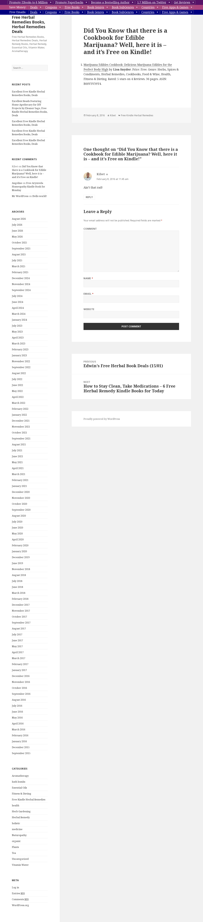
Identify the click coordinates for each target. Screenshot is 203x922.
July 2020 (17, 521)
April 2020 (18, 539)
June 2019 (17, 563)
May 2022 (17, 391)
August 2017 (19, 628)
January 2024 (19, 319)
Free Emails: (17, 12)
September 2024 (21, 290)
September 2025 (21, 248)
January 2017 (19, 670)
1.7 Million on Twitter (151, 2)
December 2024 (21, 278)
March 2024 (18, 313)
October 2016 (19, 688)
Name (88, 278)
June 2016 (17, 711)
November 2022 (21, 361)
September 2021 (21, 438)
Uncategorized (20, 859)
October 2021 (19, 432)
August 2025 (19, 254)
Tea (14, 853)
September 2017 (21, 622)
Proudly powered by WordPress (102, 419)
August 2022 (19, 373)
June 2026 (17, 230)
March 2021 (18, 474)
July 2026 (17, 224)
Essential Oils (19, 787)
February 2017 (20, 664)
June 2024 (17, 302)
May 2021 (17, 462)
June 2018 (17, 587)
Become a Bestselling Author (110, 2)
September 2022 (21, 367)
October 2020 (19, 503)
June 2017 (17, 640)
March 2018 (18, 593)
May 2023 (17, 331)
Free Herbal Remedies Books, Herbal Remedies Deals (28, 24)
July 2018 (17, 581)
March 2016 (18, 729)
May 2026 (17, 236)
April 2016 (18, 723)
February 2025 (20, 272)
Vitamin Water (20, 864)
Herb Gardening (21, 811)
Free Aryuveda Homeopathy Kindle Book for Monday (28, 186)
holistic (16, 823)
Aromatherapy (20, 775)
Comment (90, 228)
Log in (15, 887)
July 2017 (17, 634)
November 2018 (21, 569)
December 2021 (21, 420)
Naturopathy (19, 835)
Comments (20, 899)
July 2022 (17, 379)
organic (16, 841)
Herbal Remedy (21, 817)
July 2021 (17, 450)
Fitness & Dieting (21, 793)
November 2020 (21, 498)
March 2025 (18, 266)
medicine (17, 829)
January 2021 (19, 486)
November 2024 (21, 284)
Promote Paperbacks (69, 2)
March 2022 (18, 403)
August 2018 (19, 575)
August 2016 (19, 699)
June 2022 (17, 385)
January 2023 (19, 355)
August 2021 (19, 444)
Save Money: (17, 7)
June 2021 (17, 456)
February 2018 (20, 598)
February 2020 (20, 545)
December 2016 (21, 676)
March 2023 (18, 343)
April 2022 (18, 397)
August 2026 (19, 218)
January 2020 (19, 551)
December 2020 (21, 492)
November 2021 (21, 426)
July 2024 (17, 296)
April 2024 (18, 308)
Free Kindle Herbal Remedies (28, 799)
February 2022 (20, 408)
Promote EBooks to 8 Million (28, 2)
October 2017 (19, 616)
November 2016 (21, 682)
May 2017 (17, 646)
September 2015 (21, 753)
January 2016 (19, 741)
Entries (18, 893)
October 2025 (19, 242)
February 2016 (20, 735)
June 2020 (17, 527)
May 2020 (17, 533)
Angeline (17, 183)
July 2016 (17, 705)
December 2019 (21, 557)
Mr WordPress (20, 196)
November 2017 (21, 610)
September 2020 (21, 509)
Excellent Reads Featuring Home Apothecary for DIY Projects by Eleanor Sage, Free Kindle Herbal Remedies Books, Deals (30, 108)
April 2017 (18, 652)
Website (89, 309)
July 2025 (17, 260)
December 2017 (21, 604)
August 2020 (19, 515)
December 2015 (21, 747)
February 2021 (20, 480)
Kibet (113, 115)
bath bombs (18, 781)
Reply (89, 197)
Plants (15, 847)
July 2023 (17, 325)
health (15, 805)
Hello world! (39, 196)
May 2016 (17, 717)
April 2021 (18, 468)
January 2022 (19, 414)
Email (88, 293)
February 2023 (20, 349)
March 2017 (18, 658)
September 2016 (21, 693)
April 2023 (18, 337)
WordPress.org (20, 905)
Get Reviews (182, 2)
